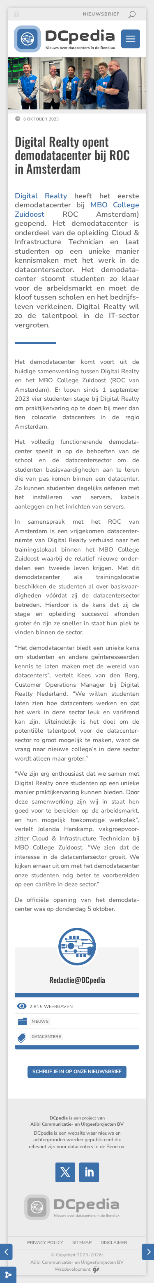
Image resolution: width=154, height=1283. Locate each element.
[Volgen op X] (65, 1172)
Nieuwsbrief (101, 14)
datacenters (46, 1037)
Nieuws (40, 1021)
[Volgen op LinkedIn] (89, 1172)
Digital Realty (41, 196)
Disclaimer (114, 1243)
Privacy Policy (45, 1243)
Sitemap (82, 1243)
